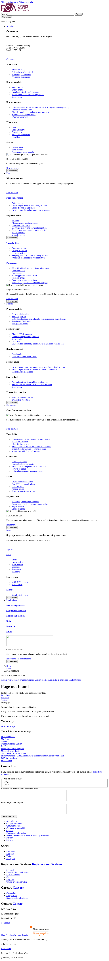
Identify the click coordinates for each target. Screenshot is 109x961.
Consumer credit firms (21, 225)
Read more (11, 525)
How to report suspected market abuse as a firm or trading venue (39, 367)
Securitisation (17, 339)
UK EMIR (16, 341)
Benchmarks (17, 354)
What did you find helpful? (12, 802)
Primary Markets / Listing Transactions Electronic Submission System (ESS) (33, 756)
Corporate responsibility (22, 110)
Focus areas (11, 263)
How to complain (19, 469)
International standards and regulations (28, 94)
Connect (4, 741)
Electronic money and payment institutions (29, 228)
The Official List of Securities (13, 753)
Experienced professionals (23, 152)
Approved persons (19, 248)
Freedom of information (16, 833)
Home (9, 666)
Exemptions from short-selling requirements (30, 382)
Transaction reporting (21, 400)
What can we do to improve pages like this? (19, 789)
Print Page (5, 695)
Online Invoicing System (11, 744)
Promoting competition (21, 74)
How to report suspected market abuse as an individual (34, 369)
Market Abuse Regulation (22, 372)
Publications (11, 600)
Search (4, 14)
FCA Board (17, 137)
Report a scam (18, 506)
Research (10, 626)
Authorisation (17, 87)
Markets (9, 304)
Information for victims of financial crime (29, 449)
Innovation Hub (18, 233)
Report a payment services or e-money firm (30, 504)
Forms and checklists (20, 314)
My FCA (5, 739)
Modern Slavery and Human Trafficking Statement (27, 835)
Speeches (16, 567)
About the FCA (18, 70)
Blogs (14, 560)
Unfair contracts (18, 509)
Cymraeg (10, 830)
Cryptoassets (17, 273)
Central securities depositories (24, 356)
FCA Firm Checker (20, 442)
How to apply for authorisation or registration (31, 210)
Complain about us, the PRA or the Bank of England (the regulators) (40, 107)
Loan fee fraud (18, 486)
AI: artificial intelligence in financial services (30, 268)
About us (10, 26)
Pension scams (18, 489)
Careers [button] (18, 887)
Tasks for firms (13, 243)
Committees (17, 132)
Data (8, 621)
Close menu (12, 171)
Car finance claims (19, 461)
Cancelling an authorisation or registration (29, 205)
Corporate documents (16, 610)
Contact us (10, 59)
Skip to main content (9, 2)
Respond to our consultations (18, 659)
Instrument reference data (22, 397)
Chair (14, 127)
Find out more (12, 193)
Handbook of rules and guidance (25, 92)
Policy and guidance (15, 605)
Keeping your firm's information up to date (29, 255)
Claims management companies (25, 223)
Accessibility (11, 821)
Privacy (9, 838)
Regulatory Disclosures (21, 321)
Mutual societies (18, 235)
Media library (17, 584)
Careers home (17, 147)
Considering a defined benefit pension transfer (31, 439)
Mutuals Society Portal (10, 751)
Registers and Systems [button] (47, 864)
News (8, 530)
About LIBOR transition (22, 334)
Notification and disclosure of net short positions (32, 384)
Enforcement (17, 90)
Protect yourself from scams (23, 491)
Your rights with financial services (26, 451)
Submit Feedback (9, 816)
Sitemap (9, 840)
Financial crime (18, 278)
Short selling (17, 387)
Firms (8, 173)
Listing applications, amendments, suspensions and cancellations (39, 319)
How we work (12, 168)
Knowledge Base (19, 316)
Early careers (17, 150)
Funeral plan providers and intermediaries (29, 230)
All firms (15, 221)
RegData (5, 746)
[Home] (15, 11)
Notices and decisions (15, 616)
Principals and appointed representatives (28, 258)
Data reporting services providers (25, 336)
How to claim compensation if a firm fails (29, 466)
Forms (9, 631)
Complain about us (14, 823)
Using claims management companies (27, 471)
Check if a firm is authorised (23, 208)
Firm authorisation (14, 198)
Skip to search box (26, 2)
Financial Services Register (12, 748)
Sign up (9, 549)
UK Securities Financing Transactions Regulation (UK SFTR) (38, 344)
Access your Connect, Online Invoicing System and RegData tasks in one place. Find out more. (41, 680)
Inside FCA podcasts (20, 582)
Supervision (17, 97)
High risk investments (21, 444)
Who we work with (20, 117)
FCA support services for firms (24, 275)
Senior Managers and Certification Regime (29, 282)
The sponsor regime (20, 324)
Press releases (17, 564)
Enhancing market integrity (23, 72)
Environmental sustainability (23, 114)
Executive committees (21, 134)
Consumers (11, 405)
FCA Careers (6, 760)
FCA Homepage (8, 726)
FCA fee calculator (9, 758)
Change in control (19, 250)
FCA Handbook (8, 736)
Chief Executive (18, 130)
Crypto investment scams (22, 482)
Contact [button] (18, 903)
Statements (16, 569)
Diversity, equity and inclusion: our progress (30, 112)
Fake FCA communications (23, 484)
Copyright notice (13, 826)
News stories (17, 562)
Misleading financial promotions (25, 502)
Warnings (16, 572)
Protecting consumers (21, 77)
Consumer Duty (18, 271)
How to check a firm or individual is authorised (31, 446)
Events (9, 590)
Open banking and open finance (25, 280)
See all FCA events (20, 595)
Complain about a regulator (23, 464)
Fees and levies (18, 253)
